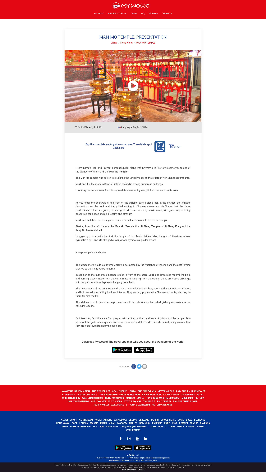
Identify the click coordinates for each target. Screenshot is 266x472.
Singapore (112, 426)
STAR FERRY (68, 394)
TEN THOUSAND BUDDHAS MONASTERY (119, 394)
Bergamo (144, 420)
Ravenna (205, 423)
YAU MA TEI (149, 401)
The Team (98, 14)
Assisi (98, 420)
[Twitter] (139, 366)
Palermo (157, 423)
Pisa (174, 423)
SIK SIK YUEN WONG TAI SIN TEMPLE (161, 394)
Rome (65, 426)
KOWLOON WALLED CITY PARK (106, 401)
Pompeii (183, 423)
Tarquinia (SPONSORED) (133, 426)
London (83, 423)
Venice (180, 426)
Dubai (189, 420)
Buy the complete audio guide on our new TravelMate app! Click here (118, 146)
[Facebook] (133, 366)
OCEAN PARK (188, 394)
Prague (194, 423)
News (134, 14)
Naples (133, 423)
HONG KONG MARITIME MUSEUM (163, 398)
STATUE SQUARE (132, 401)
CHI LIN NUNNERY (71, 398)
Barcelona (120, 420)
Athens (107, 420)
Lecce (74, 423)
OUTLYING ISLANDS (162, 404)
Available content (117, 14)
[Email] (144, 366)
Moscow (122, 423)
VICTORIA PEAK (166, 391)
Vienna (200, 426)
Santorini (98, 426)
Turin (171, 426)
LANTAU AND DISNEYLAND (142, 391)
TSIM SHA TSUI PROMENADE (190, 391)
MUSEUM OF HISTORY (192, 398)
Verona (190, 426)
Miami (103, 423)
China (114, 42)
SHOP (177, 146)
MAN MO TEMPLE (145, 42)
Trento (162, 426)
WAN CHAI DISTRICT (92, 398)
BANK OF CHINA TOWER (185, 401)
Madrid (94, 423)
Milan (112, 423)
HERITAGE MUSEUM (78, 401)
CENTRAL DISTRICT (87, 394)
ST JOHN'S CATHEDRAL (138, 404)
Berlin (155, 420)
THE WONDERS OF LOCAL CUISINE (109, 391)
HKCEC (200, 394)
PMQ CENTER (164, 401)
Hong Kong (126, 42)
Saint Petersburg (80, 426)
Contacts (167, 14)
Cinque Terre (168, 420)
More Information (129, 469)
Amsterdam (86, 420)
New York (144, 423)
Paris (167, 423)
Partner (153, 14)
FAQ (143, 14)
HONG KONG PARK (114, 398)
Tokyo (152, 426)
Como (181, 420)
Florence (199, 420)
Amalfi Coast (69, 420)
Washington (133, 430)
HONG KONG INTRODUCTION (75, 391)
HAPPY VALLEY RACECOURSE (109, 404)
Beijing (133, 420)
